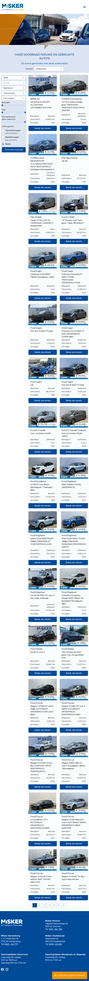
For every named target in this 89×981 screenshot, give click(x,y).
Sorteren (29, 69)
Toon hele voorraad (14, 150)
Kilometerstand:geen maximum (9, 118)
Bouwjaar (6, 102)
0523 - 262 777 (11, 944)
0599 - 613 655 (55, 944)
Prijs (3, 110)
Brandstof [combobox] (8, 88)
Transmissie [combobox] (9, 93)
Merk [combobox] (5, 78)
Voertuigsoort (8, 126)
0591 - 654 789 (55, 929)
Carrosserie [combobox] (8, 98)
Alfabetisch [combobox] (41, 69)
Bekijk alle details (42, 128)
